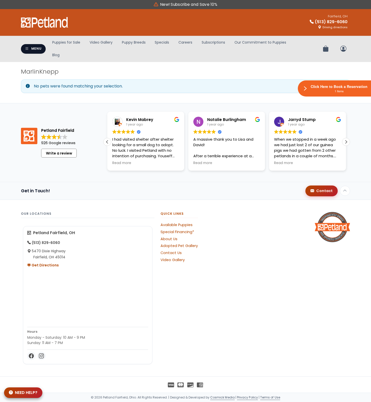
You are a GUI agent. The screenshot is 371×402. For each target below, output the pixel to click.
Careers (185, 42)
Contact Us (171, 252)
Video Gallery (101, 42)
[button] (346, 142)
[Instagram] (41, 356)
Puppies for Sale (66, 42)
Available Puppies (177, 224)
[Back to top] (345, 191)
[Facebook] (31, 356)
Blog (56, 54)
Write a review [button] (59, 153)
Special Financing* (177, 231)
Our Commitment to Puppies (260, 42)
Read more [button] (121, 163)
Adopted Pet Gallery (179, 245)
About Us (169, 238)
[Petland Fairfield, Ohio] (44, 22)
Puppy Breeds (134, 42)
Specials (162, 42)
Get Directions (45, 265)
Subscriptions (213, 42)
